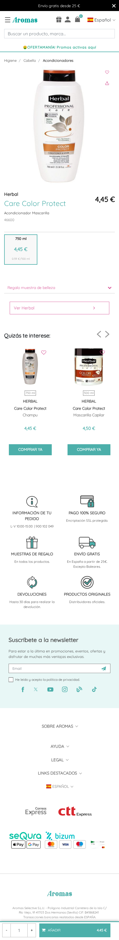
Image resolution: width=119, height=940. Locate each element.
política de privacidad (62, 679)
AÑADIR (77, 927)
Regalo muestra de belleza (31, 287)
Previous (99, 334)
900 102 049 (45, 526)
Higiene (10, 60)
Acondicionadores (58, 60)
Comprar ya (30, 449)
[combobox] (59, 33)
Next (107, 334)
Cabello (30, 60)
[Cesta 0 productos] (78, 19)
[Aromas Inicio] (24, 19)
